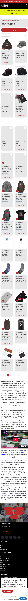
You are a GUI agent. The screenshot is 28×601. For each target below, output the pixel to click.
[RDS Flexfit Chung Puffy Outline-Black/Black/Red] (7, 72)
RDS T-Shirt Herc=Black (18, 225)
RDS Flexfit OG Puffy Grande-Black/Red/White (20, 82)
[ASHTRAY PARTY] (21, 159)
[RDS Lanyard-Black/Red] (21, 243)
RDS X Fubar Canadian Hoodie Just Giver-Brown (6, 54)
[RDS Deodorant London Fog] (21, 325)
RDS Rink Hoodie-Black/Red (20, 307)
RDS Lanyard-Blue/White (5, 253)
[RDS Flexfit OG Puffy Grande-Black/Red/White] (21, 72)
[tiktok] (19, 537)
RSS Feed (14, 596)
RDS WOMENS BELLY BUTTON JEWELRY (20, 109)
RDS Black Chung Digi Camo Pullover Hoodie (6, 169)
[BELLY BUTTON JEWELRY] (7, 99)
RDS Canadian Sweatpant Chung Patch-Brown (5, 335)
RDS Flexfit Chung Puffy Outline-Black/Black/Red (7, 82)
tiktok (14, 517)
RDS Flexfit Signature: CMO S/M (6, 142)
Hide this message (7, 591)
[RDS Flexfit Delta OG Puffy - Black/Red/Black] (21, 132)
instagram (19, 509)
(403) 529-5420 (5, 531)
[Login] (20, 5)
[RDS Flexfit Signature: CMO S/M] (7, 132)
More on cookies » (6, 593)
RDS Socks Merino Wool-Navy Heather (6, 279)
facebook (8, 509)
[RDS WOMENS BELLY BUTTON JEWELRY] (21, 99)
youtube (19, 513)
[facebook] (2, 537)
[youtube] (15, 537)
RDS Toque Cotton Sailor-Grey (6, 197)
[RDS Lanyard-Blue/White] (7, 243)
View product (7, 62)
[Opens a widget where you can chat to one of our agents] (23, 598)
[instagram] (6, 537)
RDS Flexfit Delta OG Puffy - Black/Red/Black (20, 142)
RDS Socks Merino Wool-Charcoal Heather (21, 279)
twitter (9, 513)
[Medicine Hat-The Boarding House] (8, 5)
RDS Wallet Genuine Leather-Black (20, 363)
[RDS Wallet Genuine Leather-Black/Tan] (7, 353)
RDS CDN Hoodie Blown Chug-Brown (21, 197)
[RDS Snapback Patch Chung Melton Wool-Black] (21, 44)
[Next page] (19, 375)
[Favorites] (23, 5)
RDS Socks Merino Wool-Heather (6, 307)
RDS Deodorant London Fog (21, 335)
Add (21, 61)
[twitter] (10, 537)
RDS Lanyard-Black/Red (19, 253)
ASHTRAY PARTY (19, 168)
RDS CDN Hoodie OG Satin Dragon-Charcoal (7, 225)
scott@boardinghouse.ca (8, 533)
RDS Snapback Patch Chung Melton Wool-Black (20, 54)
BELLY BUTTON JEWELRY (5, 109)
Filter (14, 30)
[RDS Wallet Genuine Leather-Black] (21, 353)
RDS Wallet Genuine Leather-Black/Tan (6, 363)
